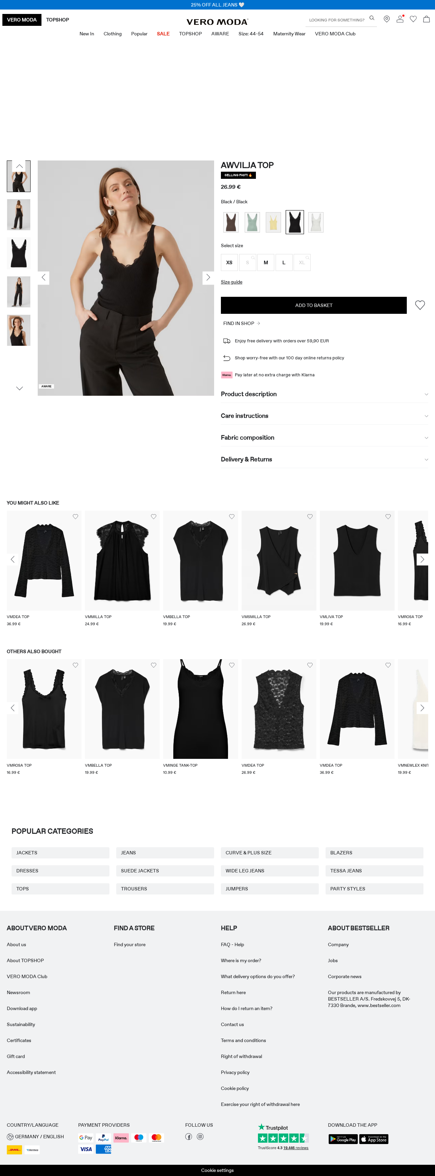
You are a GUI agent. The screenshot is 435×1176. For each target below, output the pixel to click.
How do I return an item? (247, 1008)
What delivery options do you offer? (258, 976)
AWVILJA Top (247, 165)
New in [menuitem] (87, 33)
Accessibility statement (31, 1072)
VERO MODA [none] (22, 19)
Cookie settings (217, 1170)
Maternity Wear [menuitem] (289, 33)
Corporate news (345, 976)
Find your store (129, 944)
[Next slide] (422, 559)
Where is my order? (241, 960)
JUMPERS (237, 888)
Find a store (134, 928)
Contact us (232, 1024)
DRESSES (27, 870)
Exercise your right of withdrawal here (260, 1104)
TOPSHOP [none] (57, 19)
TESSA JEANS (346, 870)
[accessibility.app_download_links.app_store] (374, 1143)
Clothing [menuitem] (113, 33)
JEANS (128, 852)
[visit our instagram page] (200, 1138)
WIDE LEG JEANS (245, 870)
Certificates (19, 1040)
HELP (229, 928)
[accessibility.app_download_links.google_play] (343, 1143)
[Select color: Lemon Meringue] (273, 222)
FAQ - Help (232, 944)
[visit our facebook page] (188, 1138)
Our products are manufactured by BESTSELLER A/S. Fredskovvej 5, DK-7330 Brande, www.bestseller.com (369, 999)
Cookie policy (235, 1088)
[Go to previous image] (18, 166)
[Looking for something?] (372, 18)
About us (16, 944)
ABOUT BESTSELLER (358, 928)
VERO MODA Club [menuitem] (335, 33)
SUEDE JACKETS (140, 870)
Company (338, 944)
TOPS (22, 888)
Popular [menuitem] (139, 33)
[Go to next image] (18, 388)
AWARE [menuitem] (220, 33)
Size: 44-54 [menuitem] (251, 33)
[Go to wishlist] (413, 20)
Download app (22, 1008)
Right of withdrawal (241, 1056)
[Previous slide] (12, 559)
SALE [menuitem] (163, 33)
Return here (233, 992)
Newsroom (18, 992)
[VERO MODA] (217, 23)
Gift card (16, 1056)
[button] (229, 262)
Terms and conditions (243, 1040)
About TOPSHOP (25, 960)
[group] (44, 573)
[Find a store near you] (386, 20)
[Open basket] (426, 20)
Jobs (333, 960)
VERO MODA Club (27, 976)
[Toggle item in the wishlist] (420, 305)
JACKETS (26, 852)
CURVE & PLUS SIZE (249, 852)
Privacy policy (235, 1072)
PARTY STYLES (347, 888)
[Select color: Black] (294, 222)
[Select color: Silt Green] (252, 222)
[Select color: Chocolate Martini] (231, 222)
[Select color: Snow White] (316, 222)
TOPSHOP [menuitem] (190, 33)
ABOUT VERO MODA (37, 928)
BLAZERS (341, 852)
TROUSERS (134, 888)
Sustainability (21, 1024)
